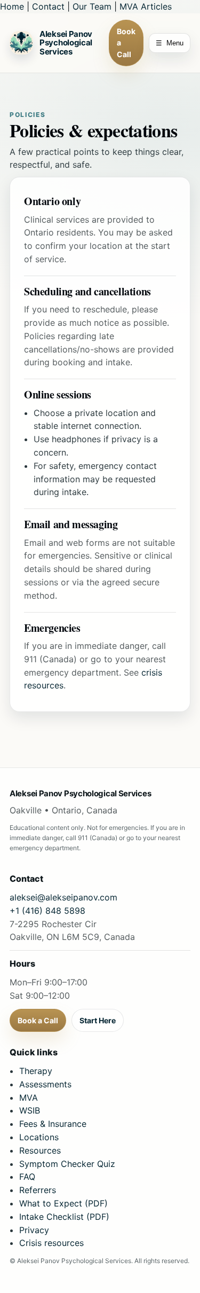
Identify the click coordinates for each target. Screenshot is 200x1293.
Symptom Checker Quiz (67, 1163)
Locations (39, 1137)
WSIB (29, 1110)
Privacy (34, 1230)
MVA (28, 1097)
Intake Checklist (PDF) (64, 1216)
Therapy (35, 1070)
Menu (169, 43)
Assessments (45, 1084)
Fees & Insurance (52, 1123)
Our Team (92, 6)
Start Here (97, 1020)
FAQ (27, 1176)
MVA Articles (145, 6)
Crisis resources (51, 1242)
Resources (40, 1150)
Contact (48, 6)
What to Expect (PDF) (63, 1203)
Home (12, 6)
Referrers (37, 1190)
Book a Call (126, 43)
